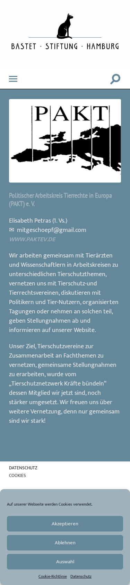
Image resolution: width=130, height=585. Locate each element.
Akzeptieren (65, 523)
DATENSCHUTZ (23, 468)
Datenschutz (81, 576)
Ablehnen (65, 542)
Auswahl (65, 561)
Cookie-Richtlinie (52, 576)
